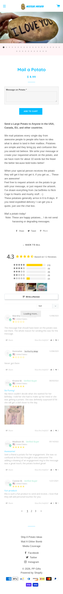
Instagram (33, 562)
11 (33, 47)
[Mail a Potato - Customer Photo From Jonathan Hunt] (42, 287)
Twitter (33, 557)
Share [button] (10, 340)
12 (35, 47)
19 (56, 47)
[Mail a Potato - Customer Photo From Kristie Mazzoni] (21, 287)
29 (40, 51)
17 (50, 47)
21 (16, 51)
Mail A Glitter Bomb (31, 541)
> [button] (41, 511)
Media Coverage (31, 546)
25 (28, 51)
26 (31, 51)
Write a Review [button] (33, 296)
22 (19, 51)
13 (38, 47)
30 (43, 51)
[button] (52, 340)
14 (41, 47)
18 (53, 47)
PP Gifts (36, 568)
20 (59, 47)
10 (30, 47)
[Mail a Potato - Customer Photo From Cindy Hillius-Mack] (31, 287)
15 (44, 47)
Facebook (33, 553)
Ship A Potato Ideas (31, 537)
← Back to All (31, 245)
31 (46, 51)
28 (37, 51)
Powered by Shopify (31, 572)
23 (22, 51)
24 (25, 51)
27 (34, 51)
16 (47, 47)
